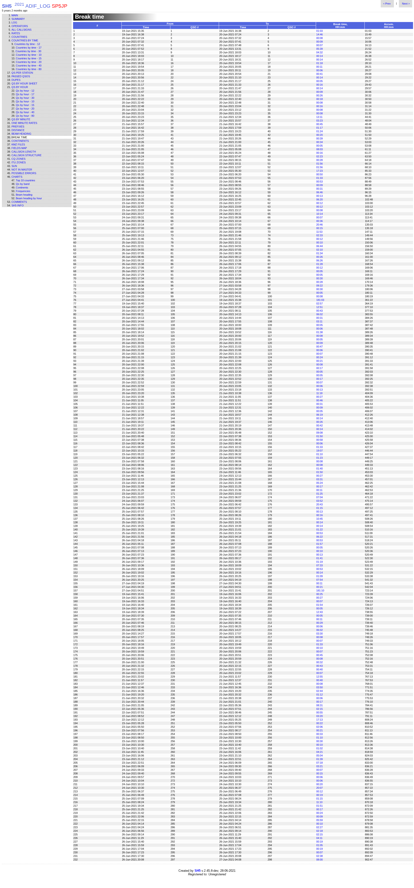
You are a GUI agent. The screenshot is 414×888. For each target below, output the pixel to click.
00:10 (319, 242)
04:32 (319, 52)
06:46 (319, 192)
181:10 (320, 590)
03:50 (319, 687)
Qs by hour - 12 (25, 90)
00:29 (319, 622)
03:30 (319, 633)
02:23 (319, 156)
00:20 (319, 134)
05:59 (319, 820)
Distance (18, 130)
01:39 (319, 759)
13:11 (319, 117)
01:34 (319, 253)
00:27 (319, 396)
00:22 (319, 723)
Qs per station (22, 72)
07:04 (319, 497)
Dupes (16, 79)
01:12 (319, 694)
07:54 (319, 579)
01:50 (319, 436)
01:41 (319, 558)
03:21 (319, 766)
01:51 (319, 805)
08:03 (319, 149)
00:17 (319, 368)
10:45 (319, 518)
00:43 (319, 310)
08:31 (319, 705)
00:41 (319, 73)
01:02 (319, 748)
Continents (20, 140)
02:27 (319, 827)
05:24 (319, 482)
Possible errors (24, 173)
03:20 (319, 716)
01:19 (319, 561)
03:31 (319, 479)
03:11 (319, 321)
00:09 (319, 41)
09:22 (319, 285)
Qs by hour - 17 (25, 94)
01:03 (319, 30)
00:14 (319, 56)
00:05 (319, 81)
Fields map (19, 148)
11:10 (319, 802)
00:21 (319, 360)
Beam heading (21, 133)
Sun (14, 166)
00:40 (319, 669)
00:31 (319, 188)
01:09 (319, 576)
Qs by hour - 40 (25, 112)
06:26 (319, 260)
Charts (17, 176)
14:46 (319, 34)
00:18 (319, 99)
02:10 (319, 249)
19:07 (319, 450)
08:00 (319, 859)
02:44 (319, 690)
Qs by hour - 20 (25, 108)
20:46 (319, 224)
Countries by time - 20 (28, 62)
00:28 (319, 160)
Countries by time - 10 (28, 54)
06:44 (319, 246)
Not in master (22, 169)
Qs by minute (21, 119)
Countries (19, 36)
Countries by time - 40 (28, 65)
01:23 (319, 457)
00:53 (319, 181)
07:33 (319, 565)
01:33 (319, 177)
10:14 (319, 213)
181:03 (320, 299)
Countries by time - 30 (28, 51)
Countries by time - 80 (28, 69)
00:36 (319, 221)
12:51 (319, 307)
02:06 (319, 726)
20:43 (319, 504)
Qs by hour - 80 (25, 115)
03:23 (319, 120)
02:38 (319, 856)
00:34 (319, 142)
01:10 (319, 454)
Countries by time (25, 40)
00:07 (319, 45)
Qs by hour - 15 (25, 105)
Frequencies (23, 191)
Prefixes (18, 126)
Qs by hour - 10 (25, 101)
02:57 (319, 303)
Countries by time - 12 (27, 44)
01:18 (319, 63)
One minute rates (24, 122)
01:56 (319, 163)
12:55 (319, 676)
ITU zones (19, 162)
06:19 (319, 414)
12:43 (319, 612)
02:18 (319, 830)
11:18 (319, 393)
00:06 (319, 70)
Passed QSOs (21, 76)
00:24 (319, 357)
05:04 (319, 755)
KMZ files (18, 144)
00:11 (319, 66)
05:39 (319, 48)
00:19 (319, 795)
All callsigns (21, 29)
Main (15, 15)
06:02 (319, 314)
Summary (18, 18)
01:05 (319, 845)
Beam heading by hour (29, 198)
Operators (20, 26)
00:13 (319, 195)
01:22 (319, 529)
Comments (19, 201)
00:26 (319, 95)
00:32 (319, 662)
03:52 (319, 500)
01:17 (319, 127)
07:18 (319, 762)
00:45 (319, 124)
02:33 (319, 235)
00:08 (319, 38)
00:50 (319, 174)
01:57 (319, 543)
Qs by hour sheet (24, 83)
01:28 (319, 264)
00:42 (319, 425)
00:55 (319, 712)
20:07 (319, 787)
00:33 (319, 734)
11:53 (319, 231)
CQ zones (18, 158)
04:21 (319, 751)
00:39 (319, 138)
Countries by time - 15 (28, 58)
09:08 (319, 432)
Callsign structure (26, 155)
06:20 (319, 199)
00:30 (319, 278)
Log (14, 22)
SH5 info (18, 205)
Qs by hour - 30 (25, 97)
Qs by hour (20, 87)
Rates (16, 33)
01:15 (319, 508)
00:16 (319, 84)
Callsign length (24, 151)
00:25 (319, 594)
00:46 (319, 400)
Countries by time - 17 (28, 47)
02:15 (319, 708)
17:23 (319, 170)
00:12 (319, 203)
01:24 (319, 131)
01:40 (319, 468)
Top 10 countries (25, 180)
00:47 (319, 346)
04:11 (319, 838)
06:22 (319, 536)
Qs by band (22, 183)
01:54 (319, 604)
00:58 (319, 439)
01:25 (319, 493)
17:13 (319, 719)
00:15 (319, 228)
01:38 (319, 332)
